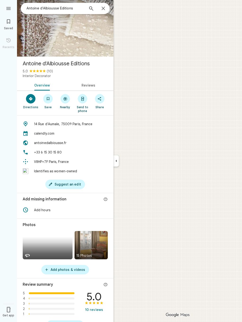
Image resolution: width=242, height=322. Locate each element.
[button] (65, 210)
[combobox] (55, 8)
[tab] (41, 85)
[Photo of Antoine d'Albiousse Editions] (65, 28)
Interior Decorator (37, 76)
